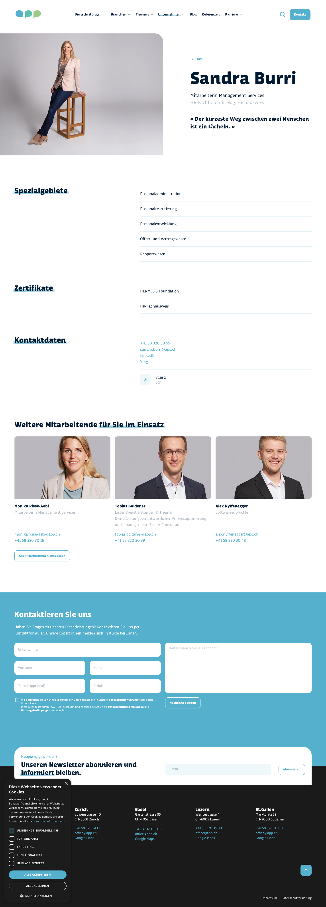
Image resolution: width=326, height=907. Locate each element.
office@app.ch (86, 833)
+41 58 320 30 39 (130, 540)
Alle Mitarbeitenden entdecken (42, 556)
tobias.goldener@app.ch (135, 534)
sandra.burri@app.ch (158, 349)
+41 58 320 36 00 (148, 829)
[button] (38, 895)
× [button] (66, 783)
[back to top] (306, 870)
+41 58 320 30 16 (29, 540)
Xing (144, 362)
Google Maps (84, 838)
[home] (28, 14)
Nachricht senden (183, 703)
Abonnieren (291, 769)
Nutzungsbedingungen (35, 710)
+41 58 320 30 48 (231, 540)
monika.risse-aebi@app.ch (37, 534)
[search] (282, 14)
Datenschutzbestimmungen (126, 707)
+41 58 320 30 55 (155, 343)
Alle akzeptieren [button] (37, 874)
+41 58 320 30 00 (269, 828)
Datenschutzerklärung (123, 700)
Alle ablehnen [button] (37, 886)
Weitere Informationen (50, 821)
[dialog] (37, 841)
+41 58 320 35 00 (208, 828)
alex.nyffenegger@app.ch (237, 534)
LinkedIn (148, 355)
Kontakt (300, 14)
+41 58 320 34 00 (88, 828)
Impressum (269, 898)
